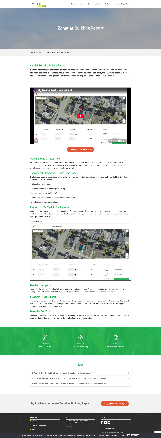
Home (33, 52)
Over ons (116, 4)
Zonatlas (73, 4)
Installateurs (98, 4)
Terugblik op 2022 (72, 423)
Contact (128, 4)
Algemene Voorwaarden (39, 425)
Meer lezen (135, 435)
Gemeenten (82, 4)
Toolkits (107, 4)
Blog (67, 417)
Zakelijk (90, 4)
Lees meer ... (69, 427)
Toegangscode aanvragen (80, 149)
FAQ (122, 4)
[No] (159, 435)
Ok (129, 435)
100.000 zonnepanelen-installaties (77, 420)
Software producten (52, 52)
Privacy (34, 429)
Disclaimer (35, 427)
